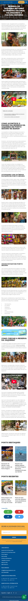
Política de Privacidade (17, 541)
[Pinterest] (19, 512)
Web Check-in (4, 564)
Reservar (21, 2)
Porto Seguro (4, 554)
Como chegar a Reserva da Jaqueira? (12, 116)
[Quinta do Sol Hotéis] (6, 2)
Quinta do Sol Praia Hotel (7, 550)
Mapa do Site (4, 562)
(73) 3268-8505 (4, 572)
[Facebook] (8, 517)
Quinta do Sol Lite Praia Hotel (8, 552)
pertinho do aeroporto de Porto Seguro (14, 405)
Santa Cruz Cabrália (20, 345)
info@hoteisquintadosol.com (8, 570)
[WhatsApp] (8, 512)
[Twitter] (19, 517)
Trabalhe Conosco (5, 560)
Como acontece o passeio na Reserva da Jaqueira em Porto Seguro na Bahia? (14, 114)
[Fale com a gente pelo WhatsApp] (24, 597)
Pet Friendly (4, 556)
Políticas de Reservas (6, 558)
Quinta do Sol (15, 402)
